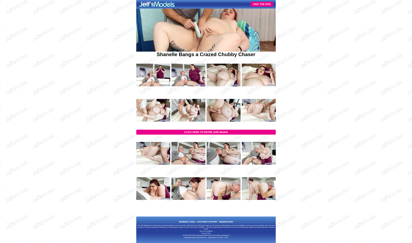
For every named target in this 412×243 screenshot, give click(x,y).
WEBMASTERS (226, 222)
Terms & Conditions (206, 231)
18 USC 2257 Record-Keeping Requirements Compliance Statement (206, 235)
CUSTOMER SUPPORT (207, 222)
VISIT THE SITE (262, 4)
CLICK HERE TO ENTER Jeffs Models (206, 132)
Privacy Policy (206, 233)
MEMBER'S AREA (187, 222)
